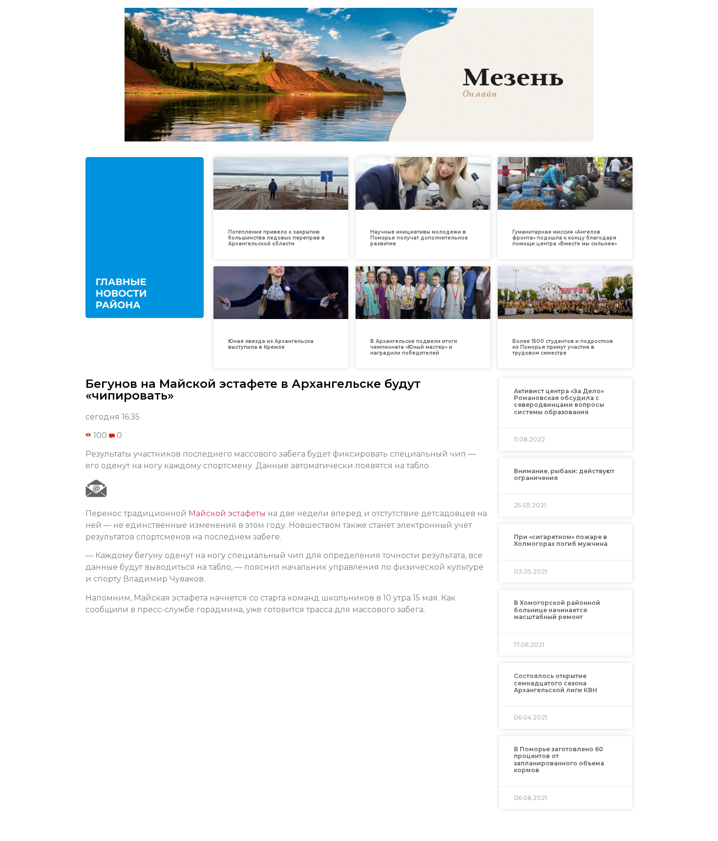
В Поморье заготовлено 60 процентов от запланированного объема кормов (559, 759)
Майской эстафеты (227, 513)
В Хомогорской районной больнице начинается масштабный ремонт (557, 610)
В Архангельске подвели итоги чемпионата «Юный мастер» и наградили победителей (413, 347)
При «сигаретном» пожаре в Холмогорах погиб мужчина (561, 540)
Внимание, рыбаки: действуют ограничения (564, 474)
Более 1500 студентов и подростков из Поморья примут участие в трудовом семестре (562, 347)
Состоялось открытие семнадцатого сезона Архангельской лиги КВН (555, 683)
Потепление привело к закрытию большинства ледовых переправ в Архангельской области (276, 238)
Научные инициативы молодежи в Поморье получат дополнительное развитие (419, 238)
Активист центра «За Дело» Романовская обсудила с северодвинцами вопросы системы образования (559, 401)
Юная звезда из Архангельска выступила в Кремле (271, 344)
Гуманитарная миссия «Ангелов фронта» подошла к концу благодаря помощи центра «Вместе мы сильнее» (564, 238)
